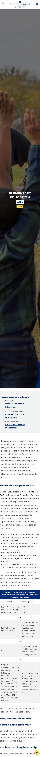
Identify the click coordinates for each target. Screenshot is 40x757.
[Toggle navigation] (37, 3)
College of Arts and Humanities (15, 416)
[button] (36, 752)
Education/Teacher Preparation (15, 426)
